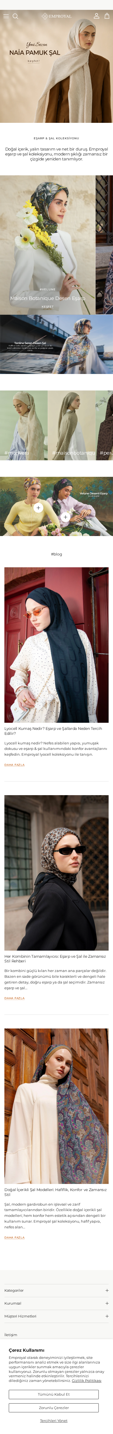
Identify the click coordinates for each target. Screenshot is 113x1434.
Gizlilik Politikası (86, 1380)
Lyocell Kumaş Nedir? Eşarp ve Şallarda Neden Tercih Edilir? (53, 731)
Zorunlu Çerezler (54, 1407)
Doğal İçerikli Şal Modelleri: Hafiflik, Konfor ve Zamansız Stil (55, 1192)
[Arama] (18, 16)
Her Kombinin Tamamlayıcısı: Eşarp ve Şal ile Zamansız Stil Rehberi (55, 958)
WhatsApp (70, 5)
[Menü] (6, 16)
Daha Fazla (14, 764)
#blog (56, 554)
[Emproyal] (56, 16)
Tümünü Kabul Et (54, 1394)
